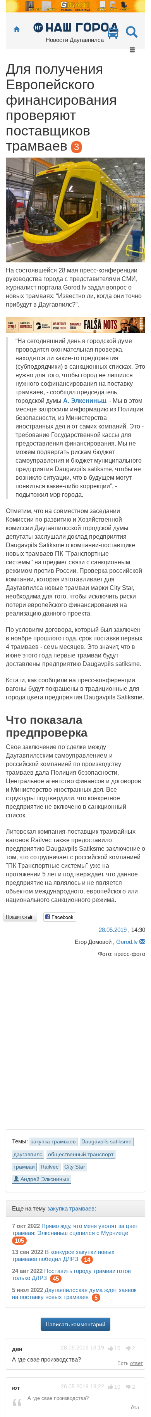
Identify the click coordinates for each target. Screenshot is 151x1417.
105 (19, 1240)
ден (134, 1407)
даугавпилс (28, 1154)
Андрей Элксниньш (44, 1179)
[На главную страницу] (16, 29)
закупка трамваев (53, 1142)
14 (87, 1259)
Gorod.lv (127, 941)
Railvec (49, 1167)
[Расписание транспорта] (113, 35)
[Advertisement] (75, 1041)
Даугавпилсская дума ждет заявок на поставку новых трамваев (74, 1293)
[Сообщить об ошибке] (142, 941)
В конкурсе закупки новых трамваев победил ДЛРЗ (63, 1255)
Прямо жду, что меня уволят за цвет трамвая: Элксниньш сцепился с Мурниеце (75, 1229)
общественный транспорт (80, 1154)
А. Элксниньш (84, 400)
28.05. (113, 929)
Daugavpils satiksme (106, 1142)
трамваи (24, 1167)
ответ (136, 1363)
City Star (74, 1167)
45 (56, 1278)
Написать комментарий (75, 1324)
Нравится (17, 917)
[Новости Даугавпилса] (75, 27)
